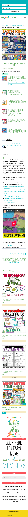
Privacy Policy (6, 514)
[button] (5, 57)
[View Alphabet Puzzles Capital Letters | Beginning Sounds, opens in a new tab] (9, 103)
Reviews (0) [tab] (5, 154)
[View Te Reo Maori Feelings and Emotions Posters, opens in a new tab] (21, 121)
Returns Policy (22, 514)
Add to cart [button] (14, 305)
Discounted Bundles (11, 143)
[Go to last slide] (2, 57)
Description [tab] (5, 151)
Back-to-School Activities (15, 145)
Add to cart (9, 139)
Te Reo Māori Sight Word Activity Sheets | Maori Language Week (12, 372)
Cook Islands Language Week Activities (14, 486)
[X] (5, 147)
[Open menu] (25, 17)
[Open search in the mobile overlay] (14, 477)
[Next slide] (25, 57)
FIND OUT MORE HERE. (14, 262)
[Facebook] (3, 147)
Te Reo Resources (20, 143)
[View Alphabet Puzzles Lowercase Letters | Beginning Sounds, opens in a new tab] (21, 94)
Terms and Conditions (14, 514)
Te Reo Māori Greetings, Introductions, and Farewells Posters (14, 336)
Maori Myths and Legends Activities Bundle (11, 407)
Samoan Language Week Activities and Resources (14, 489)
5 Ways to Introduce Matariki (14, 492)
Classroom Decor (5, 145)
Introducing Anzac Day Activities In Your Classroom (14, 496)
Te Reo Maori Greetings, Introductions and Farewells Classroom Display (14, 300)
